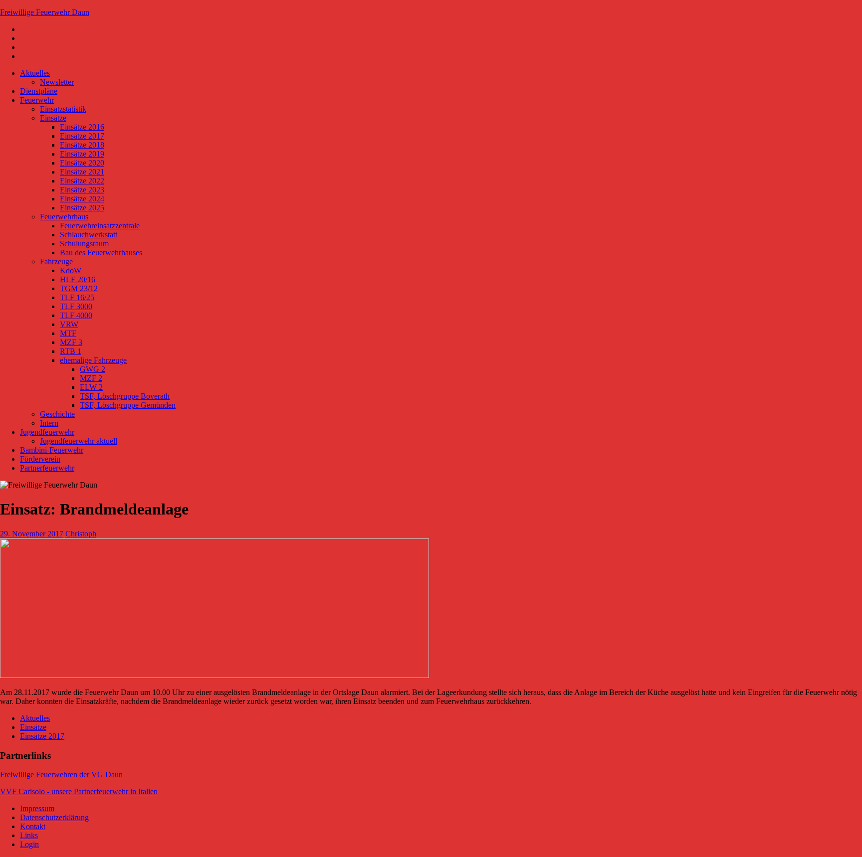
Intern (49, 423)
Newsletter (57, 82)
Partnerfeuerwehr (47, 468)
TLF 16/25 (77, 297)
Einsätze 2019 (82, 154)
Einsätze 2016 (82, 127)
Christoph (80, 533)
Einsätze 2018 (82, 145)
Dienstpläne (38, 91)
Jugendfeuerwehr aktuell (78, 441)
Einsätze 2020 (82, 163)
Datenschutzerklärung (54, 817)
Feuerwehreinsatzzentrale (100, 225)
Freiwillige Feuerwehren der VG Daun (61, 774)
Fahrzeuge (56, 261)
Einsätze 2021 (82, 172)
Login (29, 844)
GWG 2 (92, 369)
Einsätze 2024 (82, 198)
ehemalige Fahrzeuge (93, 360)
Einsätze (53, 118)
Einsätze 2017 (82, 136)
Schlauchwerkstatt (88, 234)
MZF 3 (71, 342)
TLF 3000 (76, 306)
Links (29, 835)
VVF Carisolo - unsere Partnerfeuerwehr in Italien (79, 791)
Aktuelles (35, 73)
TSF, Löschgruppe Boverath (125, 396)
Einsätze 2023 (82, 189)
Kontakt (32, 826)
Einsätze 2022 (82, 180)
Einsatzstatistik (63, 109)
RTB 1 (70, 351)
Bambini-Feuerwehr (51, 450)
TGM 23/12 (79, 288)
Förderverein (40, 459)
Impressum (37, 808)
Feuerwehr (37, 100)
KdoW (70, 270)
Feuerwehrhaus (64, 216)
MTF (68, 333)
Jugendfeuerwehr (47, 432)
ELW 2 (91, 387)
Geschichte (57, 414)
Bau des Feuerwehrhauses (101, 252)
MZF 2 (91, 378)
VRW (69, 324)
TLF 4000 (76, 315)
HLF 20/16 (77, 279)
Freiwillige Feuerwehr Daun (44, 12)
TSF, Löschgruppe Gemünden (128, 405)
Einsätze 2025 (82, 207)
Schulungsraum (84, 243)
